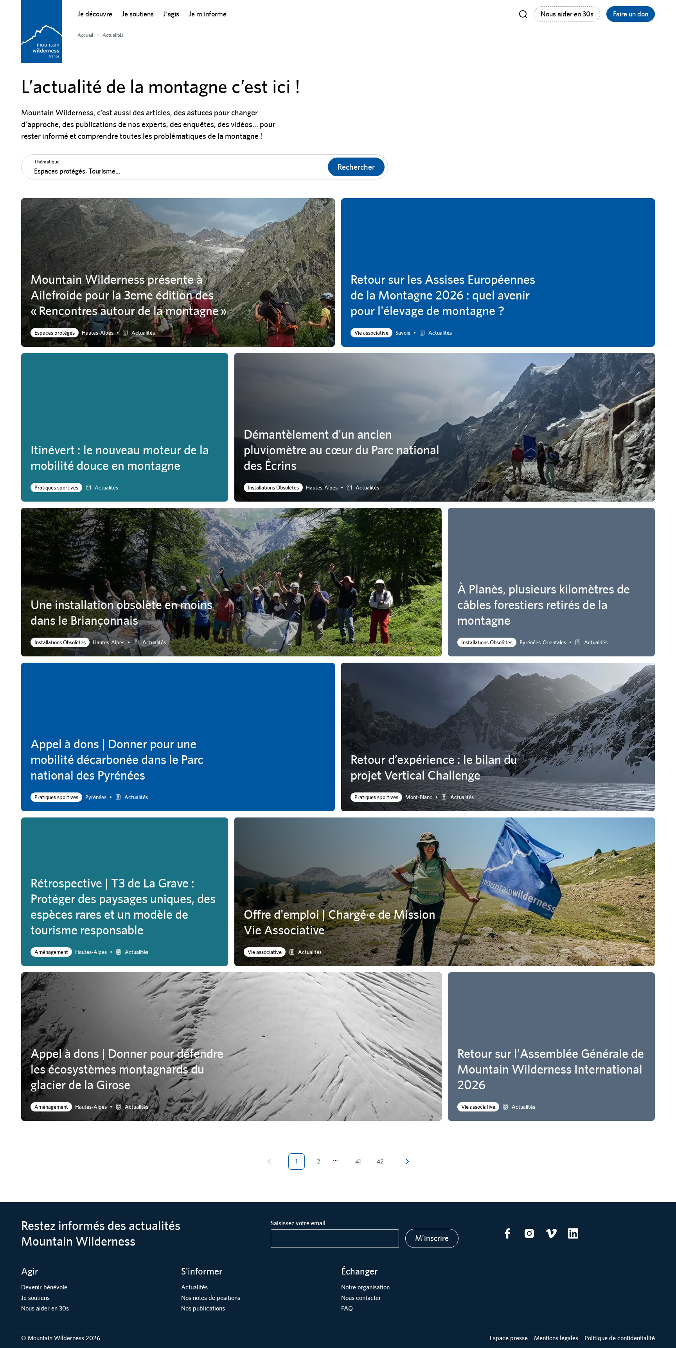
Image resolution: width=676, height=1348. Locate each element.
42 (380, 1161)
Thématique (46, 162)
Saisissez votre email (298, 1223)
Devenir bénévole (44, 1287)
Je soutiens (138, 14)
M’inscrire (432, 1237)
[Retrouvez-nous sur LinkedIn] (573, 1233)
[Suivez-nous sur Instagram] (529, 1233)
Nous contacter (361, 1297)
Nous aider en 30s (567, 14)
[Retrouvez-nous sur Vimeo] (551, 1233)
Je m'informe (208, 14)
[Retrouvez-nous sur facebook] (507, 1233)
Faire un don (630, 14)
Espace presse (509, 1338)
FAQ (347, 1308)
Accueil (85, 35)
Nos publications (203, 1308)
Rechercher (356, 166)
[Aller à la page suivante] (406, 1161)
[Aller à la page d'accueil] (41, 31)
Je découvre (94, 14)
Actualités (194, 1287)
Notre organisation (365, 1287)
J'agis (171, 14)
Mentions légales (556, 1338)
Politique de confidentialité (619, 1338)
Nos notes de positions (210, 1297)
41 (358, 1161)
